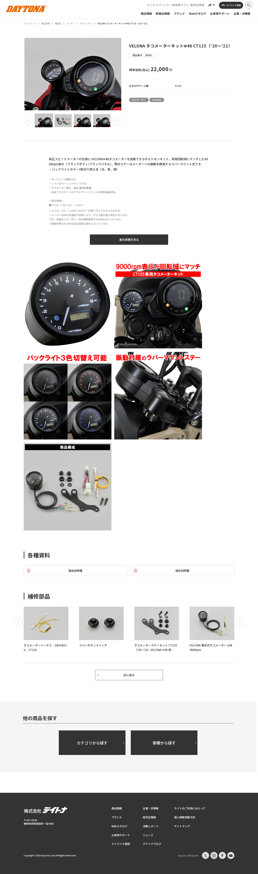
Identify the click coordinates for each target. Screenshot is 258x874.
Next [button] (117, 120)
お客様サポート (120, 835)
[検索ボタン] (248, 4)
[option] (72, 74)
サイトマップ (182, 826)
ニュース (148, 835)
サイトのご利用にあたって (190, 808)
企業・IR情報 (150, 808)
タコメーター (86, 23)
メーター (70, 23)
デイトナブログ (152, 844)
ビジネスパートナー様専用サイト (168, 5)
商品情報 (45, 23)
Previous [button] (28, 120)
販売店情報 (197, 5)
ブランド (116, 817)
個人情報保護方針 (184, 817)
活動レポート (151, 826)
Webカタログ (119, 826)
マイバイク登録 (120, 844)
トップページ (30, 23)
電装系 (58, 23)
